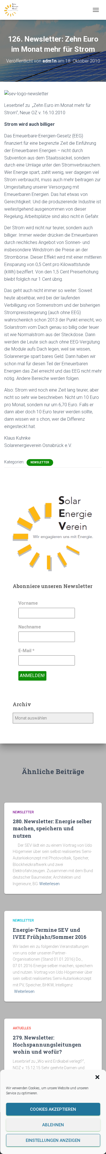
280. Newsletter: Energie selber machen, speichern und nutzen (52, 828)
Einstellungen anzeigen (53, 1140)
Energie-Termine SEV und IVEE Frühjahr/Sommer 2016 (49, 933)
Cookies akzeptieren (53, 1109)
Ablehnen (53, 1124)
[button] (97, 1077)
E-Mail (26, 650)
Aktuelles (22, 1028)
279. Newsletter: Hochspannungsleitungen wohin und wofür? (47, 1044)
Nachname (29, 627)
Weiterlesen (49, 883)
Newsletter (40, 462)
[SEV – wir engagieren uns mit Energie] (13, 10)
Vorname (28, 603)
